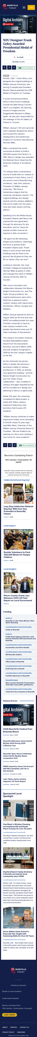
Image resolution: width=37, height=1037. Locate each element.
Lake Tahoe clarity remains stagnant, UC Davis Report (14, 780)
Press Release (14, 75)
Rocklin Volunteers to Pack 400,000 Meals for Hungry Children (17, 554)
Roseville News (12, 680)
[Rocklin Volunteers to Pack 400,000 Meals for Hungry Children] (18, 539)
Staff (21, 57)
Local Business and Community (19, 627)
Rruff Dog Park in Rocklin (15, 669)
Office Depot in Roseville (15, 662)
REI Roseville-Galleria (14, 655)
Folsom (6, 517)
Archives (6, 735)
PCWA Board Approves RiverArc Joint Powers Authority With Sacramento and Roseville (21, 638)
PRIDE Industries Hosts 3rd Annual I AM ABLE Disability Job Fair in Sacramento (18, 768)
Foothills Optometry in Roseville (18, 676)
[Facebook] (4, 68)
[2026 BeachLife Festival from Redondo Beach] (18, 715)
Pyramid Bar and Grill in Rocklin (17, 647)
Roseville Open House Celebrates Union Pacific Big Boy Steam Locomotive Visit (17, 756)
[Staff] (15, 57)
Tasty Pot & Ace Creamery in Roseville (20, 692)
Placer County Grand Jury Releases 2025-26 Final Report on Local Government (18, 598)
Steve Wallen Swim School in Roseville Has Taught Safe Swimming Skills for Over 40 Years (18, 933)
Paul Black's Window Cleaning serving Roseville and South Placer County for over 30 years (17, 826)
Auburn (6, 560)
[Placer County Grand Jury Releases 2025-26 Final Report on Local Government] (18, 582)
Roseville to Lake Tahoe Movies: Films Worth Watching (20, 622)
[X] (9, 68)
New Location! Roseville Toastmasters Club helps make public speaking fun (20, 684)
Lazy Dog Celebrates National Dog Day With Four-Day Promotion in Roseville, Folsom (18, 510)
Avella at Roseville (12, 630)
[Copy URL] (14, 68)
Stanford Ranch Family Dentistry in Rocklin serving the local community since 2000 (17, 874)
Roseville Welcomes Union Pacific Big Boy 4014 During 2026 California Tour (17, 743)
